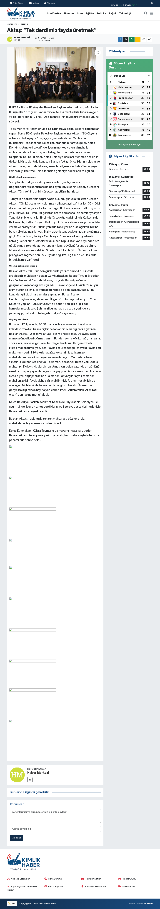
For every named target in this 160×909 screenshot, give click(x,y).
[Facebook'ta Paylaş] (120, 39)
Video (36, 3)
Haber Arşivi (128, 886)
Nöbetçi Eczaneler (20, 879)
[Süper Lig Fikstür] (148, 156)
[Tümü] (148, 51)
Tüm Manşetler (55, 886)
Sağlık (113, 13)
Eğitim (90, 13)
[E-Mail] (29, 779)
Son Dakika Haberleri (95, 886)
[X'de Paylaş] (125, 39)
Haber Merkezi (38, 772)
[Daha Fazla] (137, 39)
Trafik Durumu (129, 879)
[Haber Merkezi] (17, 774)
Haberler (12, 24)
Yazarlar (51, 3)
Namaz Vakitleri (93, 879)
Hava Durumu (55, 879)
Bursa (24, 24)
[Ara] (146, 14)
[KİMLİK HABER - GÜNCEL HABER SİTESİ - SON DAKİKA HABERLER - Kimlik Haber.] (21, 13)
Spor (80, 13)
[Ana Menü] (151, 14)
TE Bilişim (148, 903)
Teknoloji (125, 13)
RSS (13, 903)
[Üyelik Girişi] (150, 3)
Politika (101, 13)
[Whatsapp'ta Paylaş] (132, 39)
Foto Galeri (18, 3)
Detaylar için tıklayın (129, 144)
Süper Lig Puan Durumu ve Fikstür (22, 888)
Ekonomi (68, 13)
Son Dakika (54, 13)
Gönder (16, 837)
